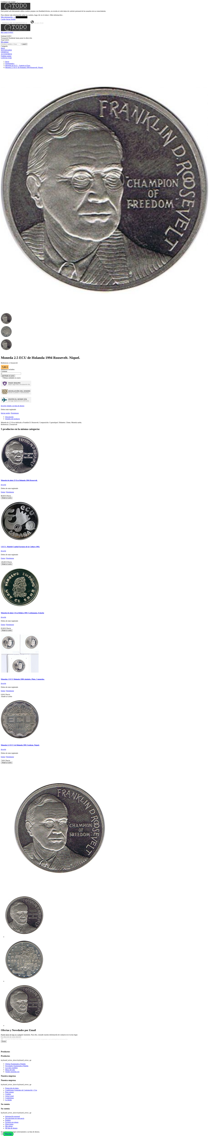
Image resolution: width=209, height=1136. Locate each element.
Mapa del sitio (10, 1070)
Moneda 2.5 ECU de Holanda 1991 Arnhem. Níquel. (20, 745)
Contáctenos (9, 1098)
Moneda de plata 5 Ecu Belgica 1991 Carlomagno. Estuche (22, 613)
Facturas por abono (11, 1122)
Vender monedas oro (12, 1072)
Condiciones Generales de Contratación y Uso (21, 1090)
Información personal (12, 1116)
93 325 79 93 (38, 23)
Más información (8, 17)
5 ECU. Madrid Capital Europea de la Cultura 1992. (20, 547)
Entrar (3, 492)
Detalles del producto (12, 419)
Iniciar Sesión (10, 19)
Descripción (9, 417)
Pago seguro (9, 1092)
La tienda (8, 1100)
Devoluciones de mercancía (14, 1118)
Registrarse (15, 413)
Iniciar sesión (5, 413)
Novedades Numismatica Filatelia (16, 1066)
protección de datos (14, 1047)
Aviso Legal (9, 1096)
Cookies (8, 1094)
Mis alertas (9, 1126)
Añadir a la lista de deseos (12, 406)
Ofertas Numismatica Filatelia (15, 1064)
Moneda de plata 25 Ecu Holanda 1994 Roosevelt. (19, 480)
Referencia (5, 424)
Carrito (3, 19)
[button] (104, 32)
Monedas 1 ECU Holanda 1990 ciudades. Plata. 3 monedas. (23, 679)
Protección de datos (12, 1088)
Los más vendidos (11, 1068)
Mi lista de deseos (11, 1128)
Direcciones (9, 1124)
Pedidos (8, 1120)
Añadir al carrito (8, 376)
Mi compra (4, 42)
